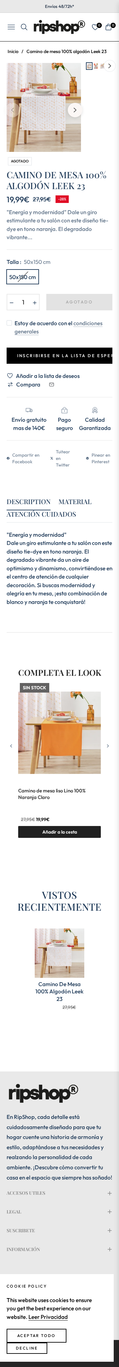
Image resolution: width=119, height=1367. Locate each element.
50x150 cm (22, 276)
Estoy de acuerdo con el (58, 327)
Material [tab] (75, 502)
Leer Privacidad (48, 1316)
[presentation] (11, 746)
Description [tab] (29, 502)
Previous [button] (12, 110)
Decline (27, 1348)
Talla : (29, 261)
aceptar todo (36, 1335)
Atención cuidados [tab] (41, 514)
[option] (44, 107)
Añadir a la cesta (59, 832)
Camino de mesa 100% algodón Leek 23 (59, 991)
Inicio (13, 51)
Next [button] (75, 110)
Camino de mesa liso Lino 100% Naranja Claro (52, 793)
